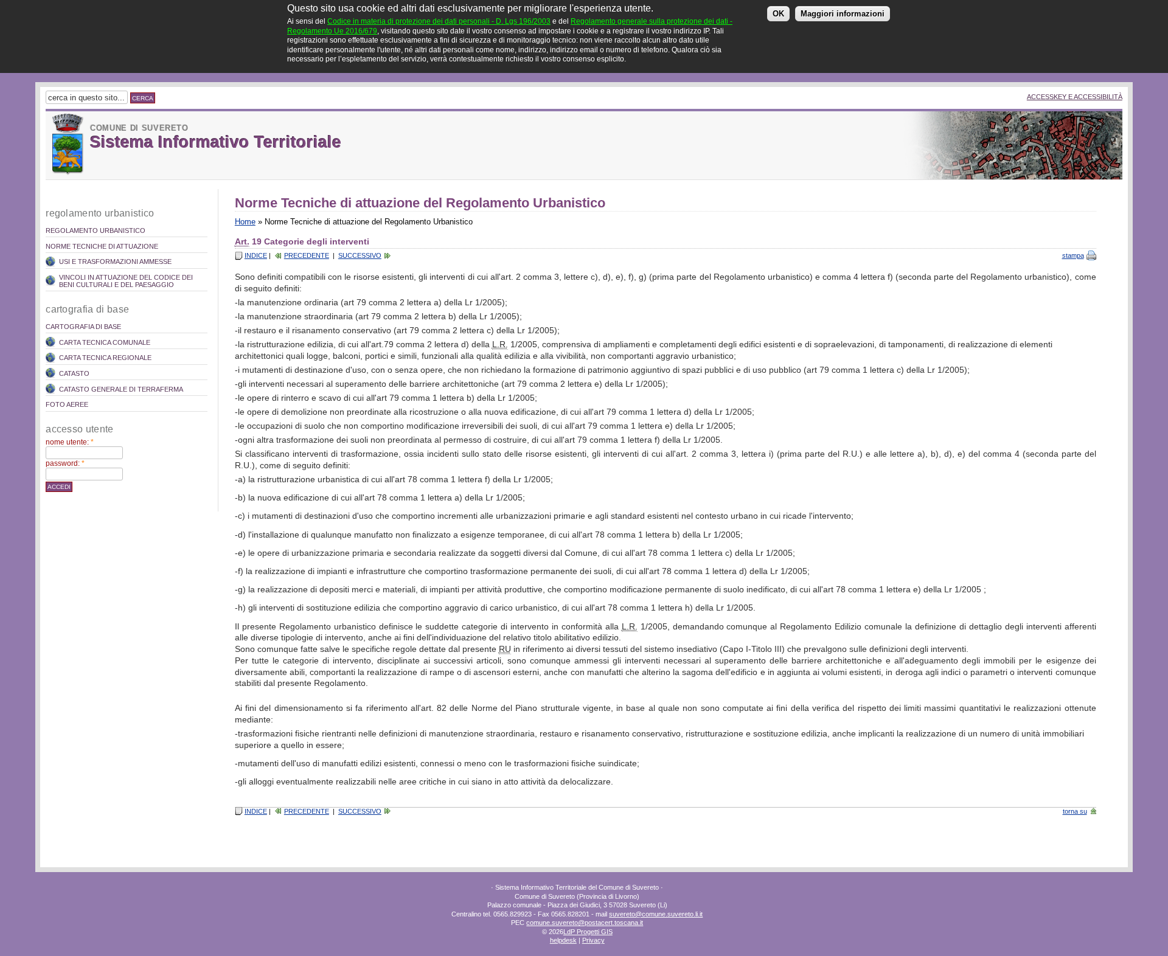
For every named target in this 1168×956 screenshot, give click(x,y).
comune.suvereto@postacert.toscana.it (584, 922)
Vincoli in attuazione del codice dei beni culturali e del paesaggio (126, 281)
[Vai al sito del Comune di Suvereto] (68, 144)
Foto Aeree (67, 404)
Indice (256, 255)
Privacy (593, 940)
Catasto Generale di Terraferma (121, 389)
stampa (1073, 255)
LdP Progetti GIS (588, 931)
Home (245, 221)
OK (778, 13)
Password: (65, 463)
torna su (1075, 811)
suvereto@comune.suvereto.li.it (656, 914)
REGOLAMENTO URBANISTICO (95, 230)
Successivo (359, 255)
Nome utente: (70, 442)
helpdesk (563, 940)
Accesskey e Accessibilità (1074, 96)
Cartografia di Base (83, 326)
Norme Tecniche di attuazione (102, 246)
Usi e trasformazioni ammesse (115, 261)
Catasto (74, 373)
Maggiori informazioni (843, 13)
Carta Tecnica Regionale (105, 357)
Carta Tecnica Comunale (104, 342)
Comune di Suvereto (139, 128)
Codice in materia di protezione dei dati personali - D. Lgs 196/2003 (439, 21)
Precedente (306, 255)
